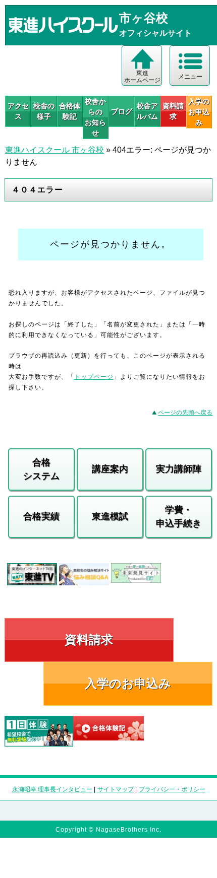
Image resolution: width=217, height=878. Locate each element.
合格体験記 (69, 111)
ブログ (121, 111)
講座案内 (110, 469)
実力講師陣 (178, 469)
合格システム (41, 469)
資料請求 (173, 111)
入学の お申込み (198, 111)
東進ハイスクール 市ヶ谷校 (54, 150)
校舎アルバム (147, 111)
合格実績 (41, 516)
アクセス (18, 111)
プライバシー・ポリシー (172, 789)
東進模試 (110, 516)
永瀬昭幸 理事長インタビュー (52, 789)
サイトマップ (115, 789)
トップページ (94, 376)
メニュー (190, 76)
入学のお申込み (128, 683)
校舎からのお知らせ (95, 117)
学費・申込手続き (178, 516)
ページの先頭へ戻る (185, 412)
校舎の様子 (44, 111)
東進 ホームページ (142, 77)
